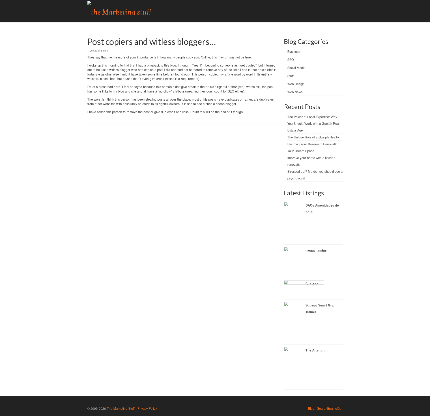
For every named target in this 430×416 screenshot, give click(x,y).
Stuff (103, 50)
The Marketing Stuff (121, 408)
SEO (290, 59)
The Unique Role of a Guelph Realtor (313, 137)
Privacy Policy (147, 408)
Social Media (296, 67)
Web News (295, 92)
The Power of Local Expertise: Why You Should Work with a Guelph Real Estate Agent (313, 123)
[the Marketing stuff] (127, 11)
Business (293, 51)
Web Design (296, 84)
